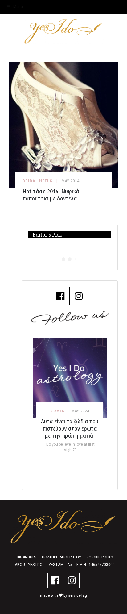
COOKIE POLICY (100, 557)
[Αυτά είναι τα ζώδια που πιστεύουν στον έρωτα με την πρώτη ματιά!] (70, 378)
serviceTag (77, 595)
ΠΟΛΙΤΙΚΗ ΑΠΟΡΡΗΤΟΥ (61, 557)
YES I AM (56, 564)
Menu (18, 7)
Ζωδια (57, 411)
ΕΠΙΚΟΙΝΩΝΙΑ (25, 557)
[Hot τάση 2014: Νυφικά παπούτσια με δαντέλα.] (63, 124)
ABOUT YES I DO (29, 564)
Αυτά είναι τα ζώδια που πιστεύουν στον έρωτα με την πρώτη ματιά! (69, 428)
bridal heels (37, 181)
